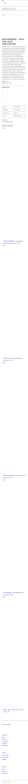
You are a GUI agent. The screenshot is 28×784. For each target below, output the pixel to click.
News (3, 737)
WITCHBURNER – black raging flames (12, 592)
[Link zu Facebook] (25, 782)
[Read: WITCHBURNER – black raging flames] (4, 480)
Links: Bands (5, 755)
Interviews (4, 743)
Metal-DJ (4, 759)
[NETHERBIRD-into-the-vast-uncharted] (14, 25)
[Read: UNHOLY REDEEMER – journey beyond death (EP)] (4, 128)
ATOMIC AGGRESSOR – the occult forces (13, 475)
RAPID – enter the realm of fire (10, 709)
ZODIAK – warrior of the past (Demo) (12, 358)
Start (3, 769)
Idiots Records (9, 121)
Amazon (4, 121)
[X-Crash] (11, 3)
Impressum (5, 773)
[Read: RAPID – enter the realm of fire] (4, 597)
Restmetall (4, 745)
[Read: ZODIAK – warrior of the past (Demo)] (4, 245)
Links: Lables (5, 757)
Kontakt (4, 771)
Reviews (4, 739)
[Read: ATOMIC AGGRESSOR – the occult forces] (4, 362)
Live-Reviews (5, 741)
